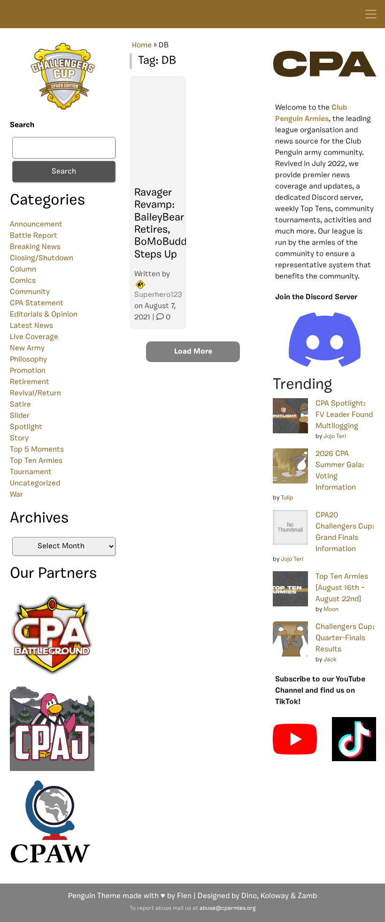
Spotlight (26, 427)
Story (19, 438)
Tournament (31, 472)
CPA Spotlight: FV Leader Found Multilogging (344, 415)
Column (23, 269)
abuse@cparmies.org (227, 908)
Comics (23, 281)
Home (142, 45)
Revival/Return (35, 393)
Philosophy (28, 359)
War (16, 495)
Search (22, 125)
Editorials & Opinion (43, 314)
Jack (330, 660)
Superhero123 (158, 295)
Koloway (275, 896)
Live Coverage (34, 337)
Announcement (36, 224)
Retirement (29, 382)
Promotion (28, 371)
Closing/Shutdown (41, 258)
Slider (20, 416)
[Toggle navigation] (371, 14)
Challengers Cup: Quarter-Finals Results (345, 638)
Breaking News (35, 247)
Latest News (31, 326)
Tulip (287, 498)
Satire (20, 404)
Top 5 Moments (37, 449)
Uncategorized (35, 483)
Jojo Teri (334, 436)
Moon (331, 609)
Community (30, 292)
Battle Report (33, 236)
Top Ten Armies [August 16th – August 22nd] (342, 588)
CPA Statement (36, 303)
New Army (27, 348)
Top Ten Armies (36, 461)
